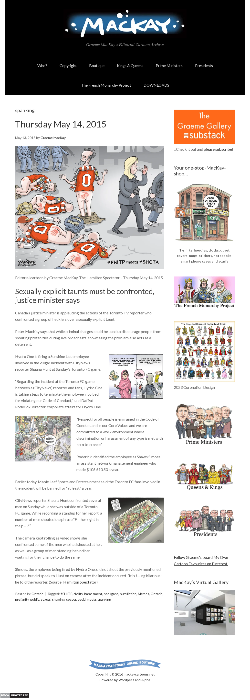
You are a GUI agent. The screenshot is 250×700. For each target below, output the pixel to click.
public (34, 599)
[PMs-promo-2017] (204, 446)
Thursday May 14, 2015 (60, 124)
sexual (46, 599)
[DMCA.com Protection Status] (15, 696)
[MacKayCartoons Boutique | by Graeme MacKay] (204, 244)
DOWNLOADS (156, 85)
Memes (143, 594)
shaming (58, 599)
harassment (93, 594)
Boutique (96, 65)
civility (78, 594)
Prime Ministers (169, 65)
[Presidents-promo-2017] (204, 538)
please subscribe (218, 149)
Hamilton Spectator (79, 582)
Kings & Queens (130, 65)
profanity (22, 599)
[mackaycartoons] (125, 34)
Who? (42, 65)
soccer (71, 599)
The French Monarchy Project (106, 85)
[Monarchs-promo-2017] (204, 489)
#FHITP (66, 594)
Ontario (37, 594)
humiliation (128, 594)
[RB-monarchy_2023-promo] (204, 351)
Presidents (204, 65)
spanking (104, 599)
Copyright (68, 65)
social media (87, 599)
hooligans (111, 594)
